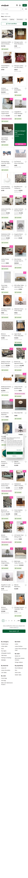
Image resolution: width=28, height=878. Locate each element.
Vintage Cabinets (19, 662)
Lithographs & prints (6, 653)
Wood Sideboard (19, 668)
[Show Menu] (26, 9)
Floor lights (3, 651)
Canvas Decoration (5, 670)
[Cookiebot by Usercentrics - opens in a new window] (19, 434)
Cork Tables (4, 672)
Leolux (16, 644)
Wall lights (3, 660)
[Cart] (17, 5)
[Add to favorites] (12, 42)
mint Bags (3, 680)
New (7, 13)
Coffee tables (4, 646)
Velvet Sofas (18, 672)
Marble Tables (18, 674)
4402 (19, 620)
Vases (2, 648)
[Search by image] (22, 9)
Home (2, 13)
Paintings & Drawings (6, 657)
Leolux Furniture (18, 646)
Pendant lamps (4, 644)
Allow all (14, 452)
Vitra (16, 670)
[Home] (7, 5)
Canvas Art (3, 668)
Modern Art (17, 656)
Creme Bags (4, 678)
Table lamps (4, 655)
